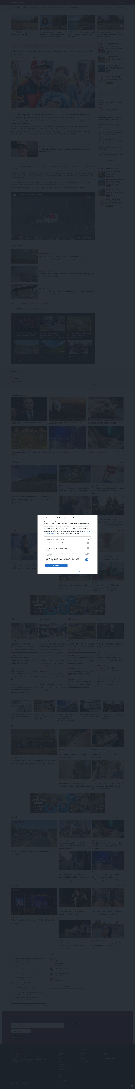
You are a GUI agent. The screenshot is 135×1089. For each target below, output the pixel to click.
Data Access (67, 571)
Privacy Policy (76, 571)
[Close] (94, 518)
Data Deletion (58, 571)
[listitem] (67, 539)
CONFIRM (56, 565)
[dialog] (67, 544)
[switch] (87, 543)
